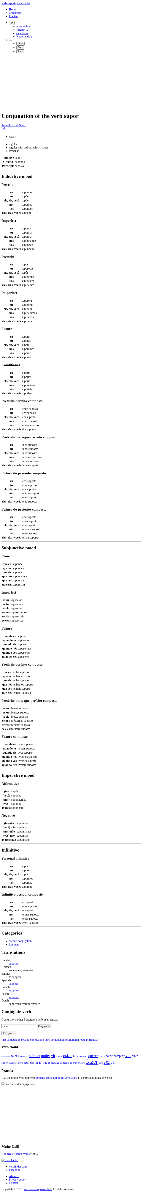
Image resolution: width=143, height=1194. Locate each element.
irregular (14, 944)
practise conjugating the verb (56, 1077)
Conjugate (43, 1026)
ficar (75, 1055)
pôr (113, 1062)
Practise (13, 16)
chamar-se (5, 1056)
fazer (92, 1061)
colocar (83, 1055)
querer (93, 1056)
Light (20, 43)
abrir (101, 1063)
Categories (15, 12)
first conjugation (10, 1039)
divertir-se (12, 1063)
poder (45, 1055)
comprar (119, 1056)
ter (37, 1055)
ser (107, 1062)
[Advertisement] (71, 82)
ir (40, 1062)
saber (4, 1062)
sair (32, 1055)
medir (66, 1062)
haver (82, 1063)
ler (36, 1062)
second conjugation (20, 941)
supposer (14, 990)
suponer (13, 983)
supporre (14, 997)
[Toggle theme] (10, 40)
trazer (46, 1062)
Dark (20, 47)
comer (102, 1056)
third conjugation (55, 1039)
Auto (20, 51)
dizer (135, 1055)
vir (53, 1055)
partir (109, 1056)
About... (14, 1176)
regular (84, 1039)
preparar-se (56, 1063)
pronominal (72, 1039)
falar (14, 1056)
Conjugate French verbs (15, 1153)
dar (32, 1062)
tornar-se (23, 1055)
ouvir (59, 1055)
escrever (75, 1062)
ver (128, 1055)
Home (12, 9)
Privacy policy (17, 1179)
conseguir (23, 1062)
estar (67, 1055)
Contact (13, 1182)
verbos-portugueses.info (15, 3)
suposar (13, 963)
